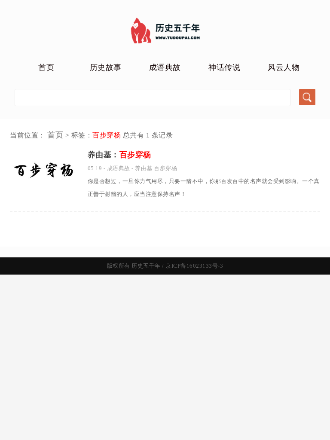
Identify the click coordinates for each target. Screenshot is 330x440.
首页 (46, 67)
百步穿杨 (165, 168)
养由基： (119, 154)
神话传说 (224, 67)
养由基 (144, 168)
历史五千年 (146, 266)
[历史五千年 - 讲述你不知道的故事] (165, 45)
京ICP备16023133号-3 (194, 266)
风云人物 (283, 67)
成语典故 (165, 67)
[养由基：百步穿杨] (44, 190)
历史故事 (106, 67)
